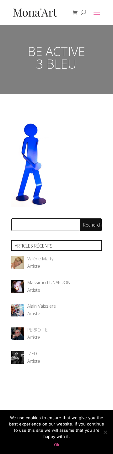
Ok (56, 444)
